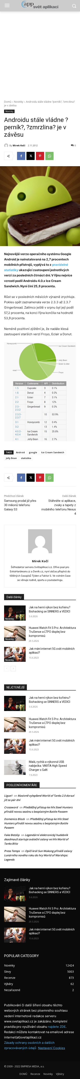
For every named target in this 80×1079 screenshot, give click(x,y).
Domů (7, 101)
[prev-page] (6, 668)
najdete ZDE (57, 1027)
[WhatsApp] (49, 156)
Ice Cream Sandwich (52, 452)
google (33, 452)
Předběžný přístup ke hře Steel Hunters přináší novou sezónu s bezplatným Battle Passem (36, 823)
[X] (30, 156)
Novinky (18, 101)
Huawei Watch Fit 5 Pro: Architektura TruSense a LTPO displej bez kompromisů (52, 631)
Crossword (11, 807)
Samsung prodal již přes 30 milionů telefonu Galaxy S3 (20, 505)
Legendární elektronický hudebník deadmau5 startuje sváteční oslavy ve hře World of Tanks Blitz (36, 839)
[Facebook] (21, 156)
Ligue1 (8, 795)
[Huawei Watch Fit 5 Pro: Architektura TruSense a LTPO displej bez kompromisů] (15, 633)
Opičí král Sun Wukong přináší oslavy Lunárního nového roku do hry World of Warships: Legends (38, 855)
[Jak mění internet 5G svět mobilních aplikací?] (15, 654)
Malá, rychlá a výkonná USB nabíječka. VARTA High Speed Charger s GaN (48, 765)
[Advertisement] (40, 53)
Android (20, 452)
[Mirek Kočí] (6, 145)
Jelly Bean (11, 458)
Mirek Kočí (19, 145)
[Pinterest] (40, 156)
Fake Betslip (11, 835)
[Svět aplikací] (40, 5)
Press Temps (12, 851)
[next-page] (13, 668)
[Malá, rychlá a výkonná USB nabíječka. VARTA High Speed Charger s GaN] (15, 767)
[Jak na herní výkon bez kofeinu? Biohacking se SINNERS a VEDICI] (15, 613)
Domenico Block (14, 819)
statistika (26, 458)
